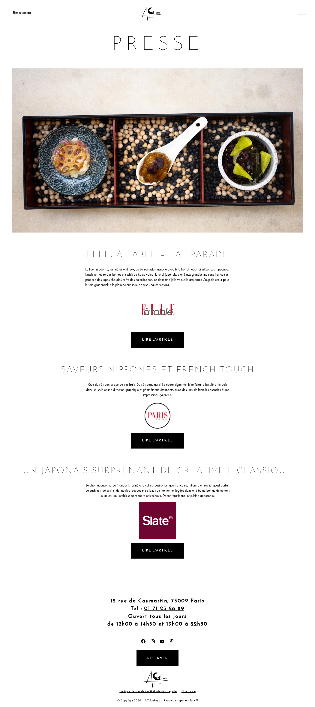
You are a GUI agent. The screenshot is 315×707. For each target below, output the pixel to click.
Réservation (22, 13)
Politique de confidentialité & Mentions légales (148, 691)
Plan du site (189, 691)
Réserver (157, 658)
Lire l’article (157, 339)
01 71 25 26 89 (164, 608)
